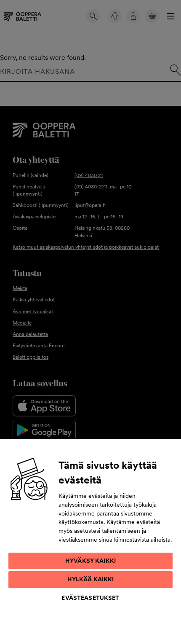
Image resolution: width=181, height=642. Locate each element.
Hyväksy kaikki (90, 560)
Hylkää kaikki (90, 579)
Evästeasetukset (90, 597)
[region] (90, 540)
